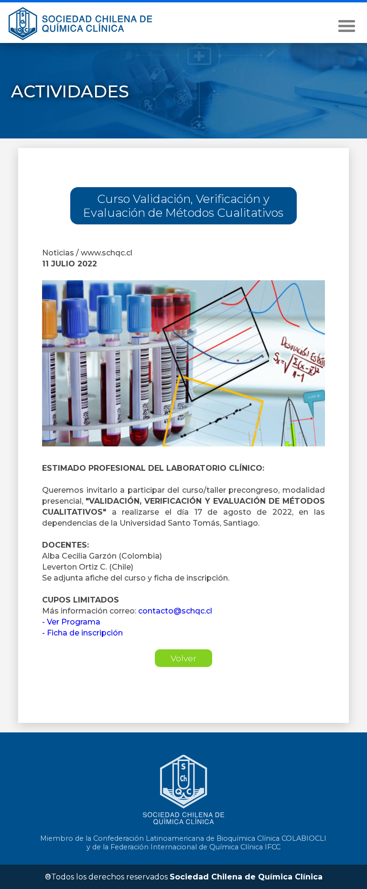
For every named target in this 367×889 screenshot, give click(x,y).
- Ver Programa (71, 621)
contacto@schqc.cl (174, 610)
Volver (183, 658)
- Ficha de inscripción (82, 632)
